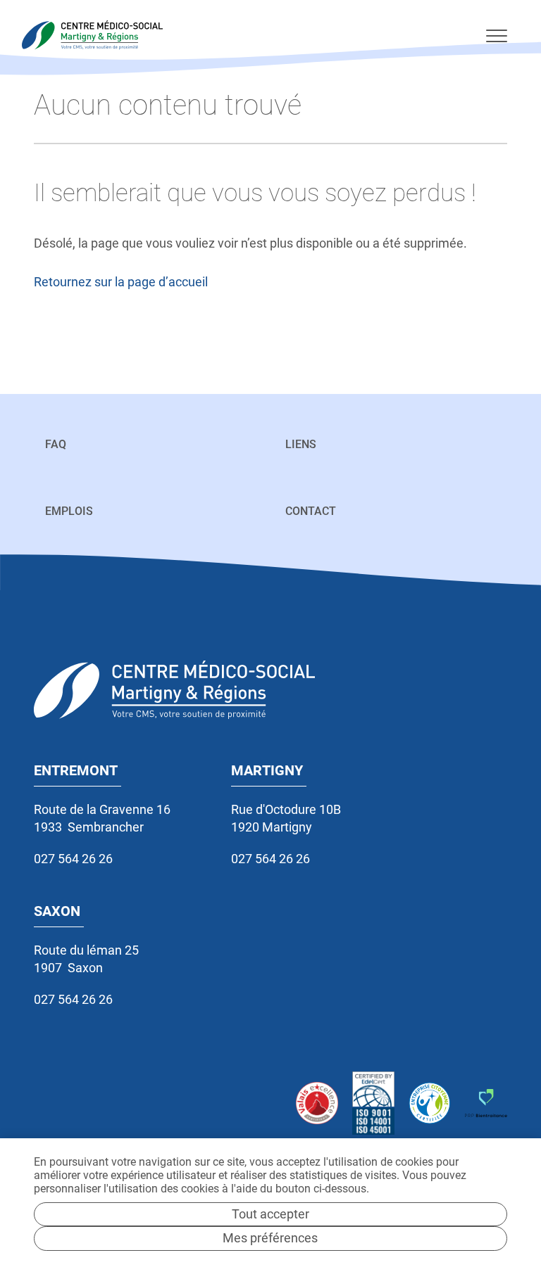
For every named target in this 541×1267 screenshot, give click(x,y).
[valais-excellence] (317, 1103)
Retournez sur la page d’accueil (121, 281)
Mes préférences (270, 1237)
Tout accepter (270, 1213)
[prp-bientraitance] (486, 1103)
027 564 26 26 (73, 858)
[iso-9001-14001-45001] (373, 1103)
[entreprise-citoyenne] (430, 1102)
